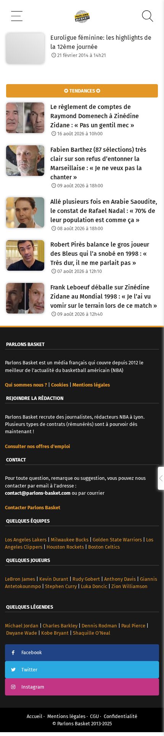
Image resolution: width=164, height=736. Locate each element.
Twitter (29, 670)
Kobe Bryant (55, 633)
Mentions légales (66, 716)
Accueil (34, 716)
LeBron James (20, 579)
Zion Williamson (129, 586)
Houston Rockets (65, 547)
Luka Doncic (94, 586)
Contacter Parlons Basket (32, 507)
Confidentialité (120, 716)
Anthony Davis (120, 579)
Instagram (32, 687)
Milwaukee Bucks (69, 540)
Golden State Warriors (117, 540)
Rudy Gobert (86, 579)
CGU (94, 716)
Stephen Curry (61, 586)
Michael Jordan (22, 626)
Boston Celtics (104, 547)
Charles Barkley (60, 626)
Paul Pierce (133, 626)
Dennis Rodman (99, 626)
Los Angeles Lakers (26, 540)
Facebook (31, 652)
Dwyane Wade (21, 633)
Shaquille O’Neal (91, 633)
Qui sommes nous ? (26, 385)
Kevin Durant (53, 579)
